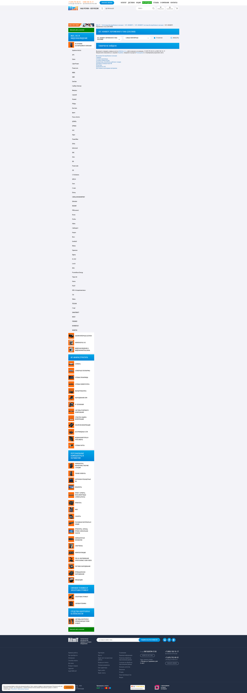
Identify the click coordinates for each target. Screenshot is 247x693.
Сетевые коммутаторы (82, 384)
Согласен (69, 687)
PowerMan (75, 139)
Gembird (74, 241)
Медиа (121, 677)
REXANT (74, 206)
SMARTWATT (75, 312)
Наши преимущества (125, 675)
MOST (73, 317)
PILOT (73, 286)
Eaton (73, 59)
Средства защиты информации (80, 418)
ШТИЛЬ (74, 121)
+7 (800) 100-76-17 (172, 651)
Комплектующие (80, 552)
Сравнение (170, 9)
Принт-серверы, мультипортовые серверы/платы (80, 495)
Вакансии (122, 669)
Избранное (161, 9)
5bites (73, 299)
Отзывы (156, 3)
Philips (74, 104)
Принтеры (78, 503)
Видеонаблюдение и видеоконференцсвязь (82, 349)
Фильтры (176, 38)
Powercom (75, 68)
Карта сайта (101, 670)
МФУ (76, 509)
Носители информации (82, 425)
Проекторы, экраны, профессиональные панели (81, 531)
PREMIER (74, 321)
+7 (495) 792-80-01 (74, 2)
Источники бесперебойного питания (83, 45)
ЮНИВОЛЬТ (75, 326)
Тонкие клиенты (80, 473)
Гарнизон (74, 250)
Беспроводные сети (81, 432)
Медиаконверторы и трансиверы (81, 438)
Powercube (75, 166)
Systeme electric (76, 50)
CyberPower (75, 64)
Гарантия (71, 668)
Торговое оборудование (82, 566)
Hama (73, 281)
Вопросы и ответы (103, 662)
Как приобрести (72, 655)
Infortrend (75, 148)
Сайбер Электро (76, 86)
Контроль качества (124, 667)
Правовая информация (125, 655)
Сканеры (78, 516)
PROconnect (75, 210)
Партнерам (101, 653)
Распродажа (147, 3)
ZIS (73, 170)
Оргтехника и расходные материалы (106, 68)
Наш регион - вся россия (89, 8)
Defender (74, 201)
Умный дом (79, 580)
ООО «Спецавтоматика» (79, 290)
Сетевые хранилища (81, 377)
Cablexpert (75, 228)
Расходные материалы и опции (83, 523)
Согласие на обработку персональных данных (125, 663)
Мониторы (78, 487)
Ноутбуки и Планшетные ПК (83, 480)
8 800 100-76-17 (88, 2)
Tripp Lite (74, 277)
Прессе (100, 655)
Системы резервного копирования (82, 411)
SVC (73, 130)
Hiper (73, 135)
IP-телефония (79, 404)
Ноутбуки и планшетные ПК (104, 63)
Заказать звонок (107, 3)
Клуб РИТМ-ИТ (72, 671)
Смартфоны (79, 546)
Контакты (173, 3)
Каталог (124, 3)
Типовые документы (104, 665)
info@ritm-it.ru (122, 51)
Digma (74, 255)
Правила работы (73, 653)
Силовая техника (80, 603)
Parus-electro (76, 117)
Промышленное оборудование (80, 573)
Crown (74, 188)
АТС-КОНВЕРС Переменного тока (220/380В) (107, 38)
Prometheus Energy (77, 272)
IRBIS (73, 72)
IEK (73, 161)
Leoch (73, 263)
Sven (73, 184)
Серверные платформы (82, 371)
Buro (73, 237)
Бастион (74, 108)
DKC (73, 152)
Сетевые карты (80, 445)
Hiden (73, 223)
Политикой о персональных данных (20, 689)
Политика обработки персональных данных (125, 659)
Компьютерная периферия (80, 539)
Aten (73, 157)
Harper (74, 232)
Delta (73, 144)
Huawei (74, 99)
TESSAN (74, 303)
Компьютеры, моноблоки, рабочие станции (82, 466)
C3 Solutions (75, 175)
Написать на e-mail (147, 655)
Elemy (74, 192)
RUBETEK (74, 330)
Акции (138, 3)
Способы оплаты (73, 660)
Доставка (131, 3)
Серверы (78, 364)
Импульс (74, 90)
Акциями (120, 53)
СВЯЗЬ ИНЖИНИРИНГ (78, 197)
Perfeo (74, 219)
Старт (73, 308)
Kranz (73, 215)
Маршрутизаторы (80, 391)
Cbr (73, 295)
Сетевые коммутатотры (103, 60)
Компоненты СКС (80, 342)
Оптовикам (71, 658)
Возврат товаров (73, 666)
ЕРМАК (74, 126)
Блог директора (102, 668)
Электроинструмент (81, 597)
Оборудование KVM (81, 398)
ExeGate (74, 81)
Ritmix (74, 246)
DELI (73, 268)
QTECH (74, 179)
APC (73, 55)
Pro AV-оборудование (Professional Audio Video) (83, 559)
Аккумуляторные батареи (83, 336)
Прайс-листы (102, 673)
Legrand (74, 95)
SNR (73, 77)
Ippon (73, 112)
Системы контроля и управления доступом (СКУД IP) (82, 621)
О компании (164, 3)
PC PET (74, 259)
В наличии (159, 38)
